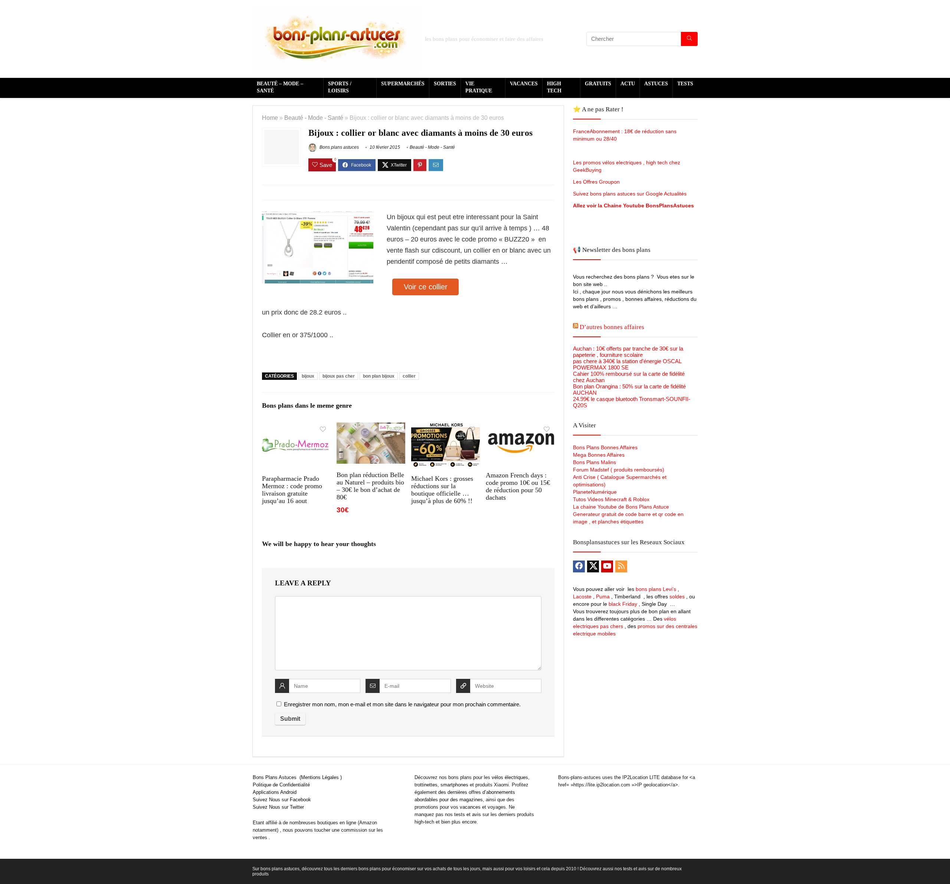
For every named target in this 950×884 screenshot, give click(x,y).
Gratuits (598, 83)
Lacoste (582, 596)
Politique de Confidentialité (281, 785)
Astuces (656, 83)
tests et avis (467, 814)
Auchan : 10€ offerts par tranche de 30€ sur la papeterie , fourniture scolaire (628, 351)
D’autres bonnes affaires (612, 327)
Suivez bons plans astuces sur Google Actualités (630, 194)
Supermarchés (403, 83)
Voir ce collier (426, 287)
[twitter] (593, 566)
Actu (627, 83)
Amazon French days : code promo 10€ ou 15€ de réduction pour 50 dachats (518, 486)
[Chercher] (689, 39)
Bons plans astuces (338, 147)
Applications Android (275, 792)
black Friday (623, 604)
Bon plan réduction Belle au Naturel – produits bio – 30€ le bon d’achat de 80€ (370, 486)
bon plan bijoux (378, 376)
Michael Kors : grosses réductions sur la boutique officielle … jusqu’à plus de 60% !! (442, 490)
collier (409, 376)
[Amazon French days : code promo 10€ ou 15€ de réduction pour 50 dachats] (520, 427)
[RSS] (621, 566)
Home (270, 117)
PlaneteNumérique (595, 492)
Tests (685, 83)
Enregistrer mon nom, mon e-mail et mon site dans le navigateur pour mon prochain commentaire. (402, 704)
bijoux (308, 376)
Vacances (524, 83)
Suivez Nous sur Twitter (278, 807)
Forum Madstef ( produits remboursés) (618, 470)
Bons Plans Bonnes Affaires (605, 447)
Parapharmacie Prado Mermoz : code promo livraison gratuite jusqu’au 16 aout (292, 490)
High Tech (554, 87)
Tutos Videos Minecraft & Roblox (611, 499)
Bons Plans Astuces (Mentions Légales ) (297, 777)
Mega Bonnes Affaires (599, 455)
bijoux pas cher (338, 376)
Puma (603, 596)
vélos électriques (510, 777)
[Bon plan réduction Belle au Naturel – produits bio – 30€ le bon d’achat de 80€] (371, 427)
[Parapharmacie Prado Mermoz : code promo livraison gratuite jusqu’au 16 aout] (296, 427)
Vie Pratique (478, 87)
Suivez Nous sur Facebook (282, 799)
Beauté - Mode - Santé (313, 117)
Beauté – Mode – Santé (280, 87)
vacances (470, 807)
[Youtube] (607, 566)
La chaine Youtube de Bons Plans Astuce (621, 507)
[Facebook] (579, 566)
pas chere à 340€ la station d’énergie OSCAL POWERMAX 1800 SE (627, 364)
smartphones (454, 785)
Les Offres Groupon (597, 182)
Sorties (445, 83)
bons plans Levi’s (656, 589)
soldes (677, 596)
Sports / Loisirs (339, 87)
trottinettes (426, 785)
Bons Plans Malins (594, 462)
